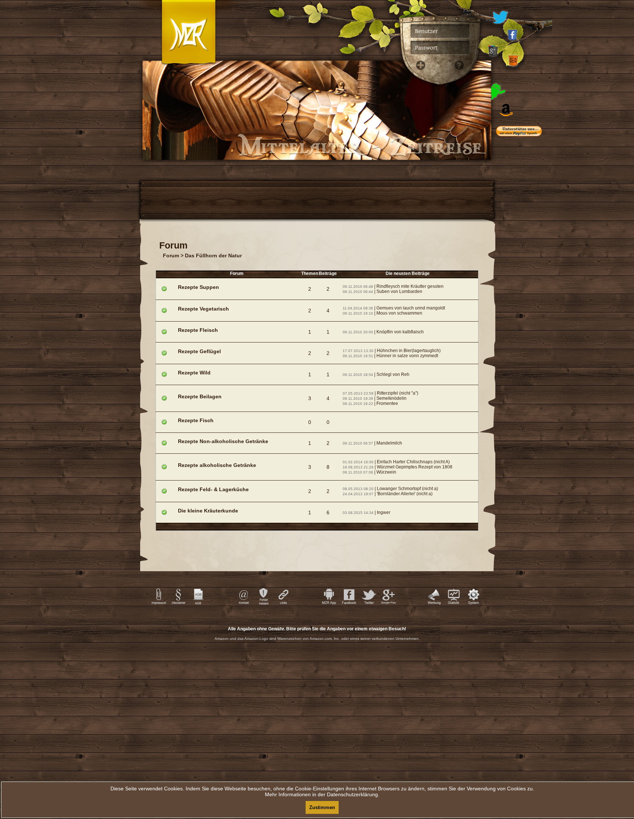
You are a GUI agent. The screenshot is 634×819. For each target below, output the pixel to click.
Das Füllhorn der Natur (213, 255)
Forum (171, 255)
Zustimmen (322, 807)
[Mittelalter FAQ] (457, 183)
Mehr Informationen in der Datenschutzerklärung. (322, 794)
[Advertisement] (529, 290)
